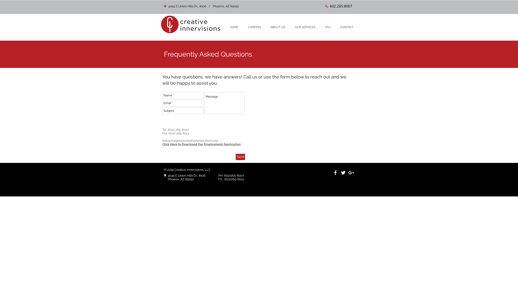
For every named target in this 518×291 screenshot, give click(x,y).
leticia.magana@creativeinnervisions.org (190, 140)
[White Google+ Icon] (351, 173)
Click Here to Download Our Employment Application (201, 144)
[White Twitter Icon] (343, 173)
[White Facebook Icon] (335, 173)
